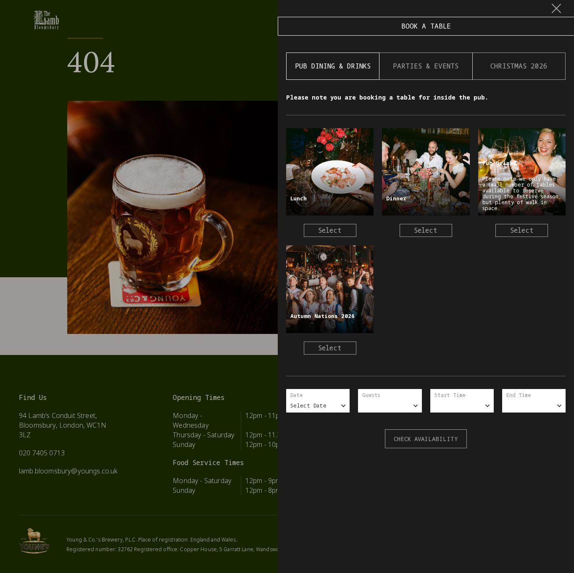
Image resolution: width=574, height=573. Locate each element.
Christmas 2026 (519, 66)
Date (296, 395)
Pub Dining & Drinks (333, 66)
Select (330, 230)
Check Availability (426, 439)
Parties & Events (425, 66)
